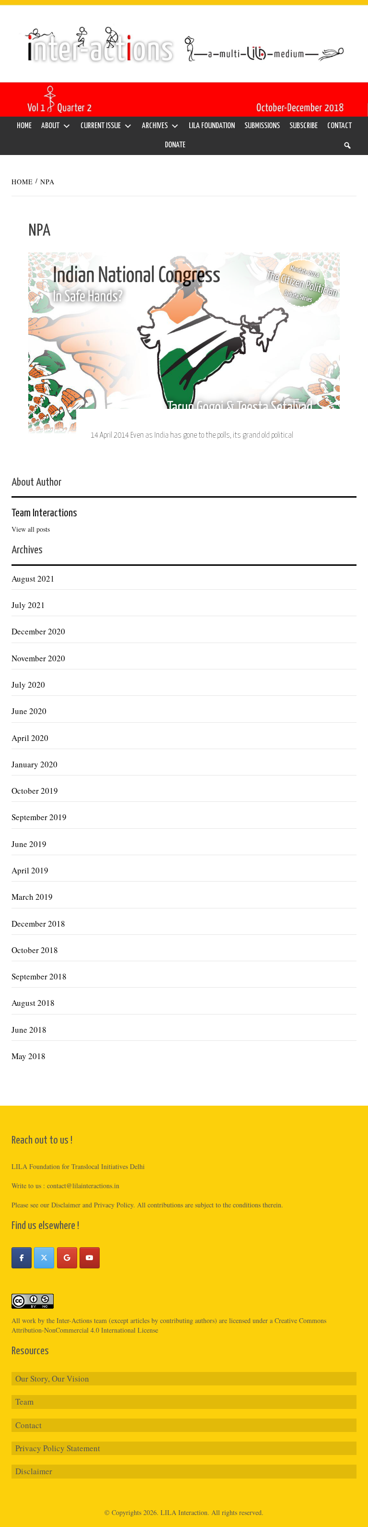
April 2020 (30, 737)
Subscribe (303, 126)
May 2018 (29, 1056)
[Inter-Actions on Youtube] (90, 1257)
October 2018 (35, 949)
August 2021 (33, 578)
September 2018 (39, 976)
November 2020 (38, 658)
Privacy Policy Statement (57, 1448)
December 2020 (38, 631)
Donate (175, 145)
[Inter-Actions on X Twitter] (44, 1257)
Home (24, 126)
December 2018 (38, 923)
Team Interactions (44, 513)
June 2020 (29, 710)
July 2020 (28, 684)
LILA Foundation (212, 126)
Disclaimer (33, 1471)
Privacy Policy (113, 1204)
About (50, 126)
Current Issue (100, 126)
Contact (339, 126)
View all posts (31, 529)
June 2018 (29, 1029)
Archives (155, 126)
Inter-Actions (74, 1320)
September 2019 (39, 817)
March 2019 (32, 896)
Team (24, 1401)
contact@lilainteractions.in (83, 1185)
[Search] (347, 145)
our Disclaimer (60, 1204)
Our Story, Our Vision (52, 1378)
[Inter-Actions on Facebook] (22, 1257)
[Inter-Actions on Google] (67, 1257)
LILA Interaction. (185, 1512)
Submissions (262, 126)
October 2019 (35, 790)
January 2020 (35, 764)
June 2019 (29, 843)
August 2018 (33, 1002)
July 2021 (28, 604)
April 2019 (30, 870)
